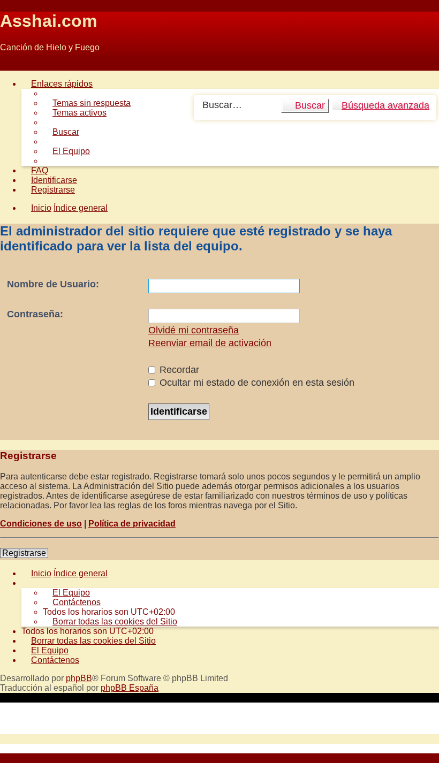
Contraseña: (35, 314)
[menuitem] (87, 103)
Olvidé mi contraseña (193, 330)
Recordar (178, 369)
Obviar (12, 65)
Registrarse (24, 553)
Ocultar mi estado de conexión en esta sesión (255, 382)
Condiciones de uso (41, 523)
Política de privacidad (132, 523)
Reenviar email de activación (209, 343)
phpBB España (129, 687)
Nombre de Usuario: (53, 284)
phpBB (79, 678)
